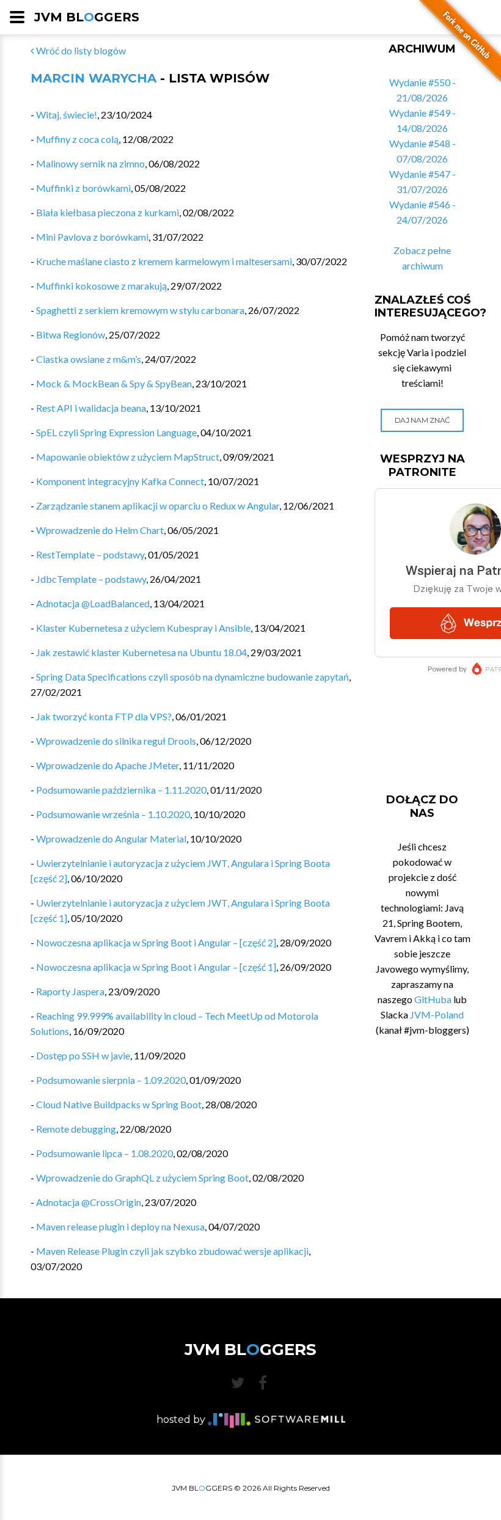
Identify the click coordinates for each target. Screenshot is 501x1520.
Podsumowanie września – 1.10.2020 (113, 814)
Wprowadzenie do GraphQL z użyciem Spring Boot (142, 1177)
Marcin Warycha (93, 78)
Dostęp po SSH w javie (83, 1055)
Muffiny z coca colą (77, 139)
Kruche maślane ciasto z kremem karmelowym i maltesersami (164, 261)
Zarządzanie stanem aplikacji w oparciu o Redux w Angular (157, 505)
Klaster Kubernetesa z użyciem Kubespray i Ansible (143, 628)
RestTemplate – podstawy (90, 554)
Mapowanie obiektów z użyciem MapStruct (127, 456)
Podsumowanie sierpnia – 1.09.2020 (111, 1080)
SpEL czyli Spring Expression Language (116, 432)
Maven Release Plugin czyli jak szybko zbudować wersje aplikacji (172, 1251)
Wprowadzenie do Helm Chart (100, 530)
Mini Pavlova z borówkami (92, 237)
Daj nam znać (422, 420)
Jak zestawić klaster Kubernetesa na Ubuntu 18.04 (141, 652)
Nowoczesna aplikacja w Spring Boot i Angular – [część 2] (156, 942)
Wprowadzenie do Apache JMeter (107, 765)
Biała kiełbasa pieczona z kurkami (107, 212)
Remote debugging (76, 1129)
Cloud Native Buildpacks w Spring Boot (119, 1104)
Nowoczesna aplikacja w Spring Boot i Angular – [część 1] (156, 967)
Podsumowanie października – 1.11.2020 (121, 789)
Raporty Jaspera (70, 991)
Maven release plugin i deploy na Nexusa (120, 1226)
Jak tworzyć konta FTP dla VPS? (104, 716)
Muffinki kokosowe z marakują (101, 285)
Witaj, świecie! (66, 114)
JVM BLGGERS (86, 17)
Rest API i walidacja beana (91, 408)
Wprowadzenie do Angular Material (111, 838)
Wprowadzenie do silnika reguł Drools (116, 741)
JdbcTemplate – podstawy (91, 579)
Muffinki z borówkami (83, 188)
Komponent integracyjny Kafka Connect (120, 481)
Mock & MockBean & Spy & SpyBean (114, 383)
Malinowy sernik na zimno (90, 163)
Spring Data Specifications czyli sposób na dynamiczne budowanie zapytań (192, 676)
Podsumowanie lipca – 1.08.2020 (104, 1153)
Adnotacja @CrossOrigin (88, 1202)
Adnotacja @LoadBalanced (93, 603)
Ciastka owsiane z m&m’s (88, 359)
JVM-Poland (437, 1014)
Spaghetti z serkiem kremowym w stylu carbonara (140, 310)
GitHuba (433, 999)
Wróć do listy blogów (80, 50)
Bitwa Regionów (70, 334)
